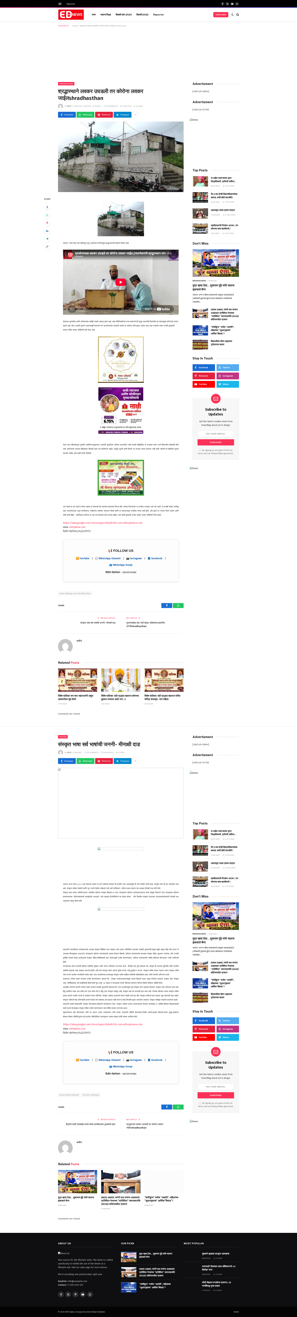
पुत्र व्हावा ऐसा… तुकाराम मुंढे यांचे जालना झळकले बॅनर (213, 287)
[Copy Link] (47, 246)
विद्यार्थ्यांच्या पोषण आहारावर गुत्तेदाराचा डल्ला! (221, 343)
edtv (69, 106)
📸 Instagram (134, 558)
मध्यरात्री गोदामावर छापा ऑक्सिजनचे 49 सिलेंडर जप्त (218, 1268)
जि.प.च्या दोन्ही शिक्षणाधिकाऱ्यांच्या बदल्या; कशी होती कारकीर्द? (224, 196)
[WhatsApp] (47, 215)
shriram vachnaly (91, 1095)
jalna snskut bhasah (69, 1095)
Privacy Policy (217, 453)
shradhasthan (66, 84)
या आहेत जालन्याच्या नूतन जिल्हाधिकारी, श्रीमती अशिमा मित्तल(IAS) (222, 180)
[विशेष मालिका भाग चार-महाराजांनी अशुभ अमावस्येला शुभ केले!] (77, 680)
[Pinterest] (47, 223)
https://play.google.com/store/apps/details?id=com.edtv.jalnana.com (102, 522)
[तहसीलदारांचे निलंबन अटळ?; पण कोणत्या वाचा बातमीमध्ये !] (200, 229)
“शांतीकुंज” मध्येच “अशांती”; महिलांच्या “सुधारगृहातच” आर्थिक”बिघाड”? (222, 330)
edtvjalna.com (77, 527)
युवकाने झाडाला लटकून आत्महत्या (215, 1253)
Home (75, 26)
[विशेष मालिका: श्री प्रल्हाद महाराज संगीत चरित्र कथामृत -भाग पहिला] (164, 680)
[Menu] (60, 3)
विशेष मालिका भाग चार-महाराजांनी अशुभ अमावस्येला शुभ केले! (75, 697)
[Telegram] (47, 239)
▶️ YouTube (82, 558)
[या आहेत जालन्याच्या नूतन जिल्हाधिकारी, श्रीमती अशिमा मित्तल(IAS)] (200, 181)
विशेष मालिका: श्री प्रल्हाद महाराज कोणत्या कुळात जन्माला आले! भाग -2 (120, 697)
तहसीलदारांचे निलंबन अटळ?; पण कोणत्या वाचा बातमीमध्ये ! (224, 227)
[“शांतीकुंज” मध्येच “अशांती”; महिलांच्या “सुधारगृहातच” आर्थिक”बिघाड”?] (200, 330)
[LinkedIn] (47, 231)
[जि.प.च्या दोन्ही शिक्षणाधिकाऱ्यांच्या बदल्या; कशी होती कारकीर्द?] (200, 197)
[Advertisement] (148, 53)
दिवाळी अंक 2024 (124, 14)
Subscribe (220, 15)
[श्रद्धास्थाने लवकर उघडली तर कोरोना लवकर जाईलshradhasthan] (121, 157)
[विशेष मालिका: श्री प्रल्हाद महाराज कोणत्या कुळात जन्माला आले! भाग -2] (120, 680)
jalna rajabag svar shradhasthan (75, 593)
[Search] (237, 14)
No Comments (112, 106)
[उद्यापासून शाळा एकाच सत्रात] (200, 213)
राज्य (94, 14)
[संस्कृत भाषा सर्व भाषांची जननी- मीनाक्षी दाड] (121, 803)
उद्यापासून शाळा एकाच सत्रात (223, 210)
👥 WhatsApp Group (120, 564)
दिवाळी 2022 (142, 14)
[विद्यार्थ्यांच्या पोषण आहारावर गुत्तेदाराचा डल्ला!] (200, 344)
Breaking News (199, 281)
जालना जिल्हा (105, 14)
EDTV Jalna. (70, 1312)
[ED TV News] (71, 15)
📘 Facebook (155, 558)
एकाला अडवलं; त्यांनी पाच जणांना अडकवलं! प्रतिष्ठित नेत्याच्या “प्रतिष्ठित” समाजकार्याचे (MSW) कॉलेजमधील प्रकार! (225, 314)
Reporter (71, 4)
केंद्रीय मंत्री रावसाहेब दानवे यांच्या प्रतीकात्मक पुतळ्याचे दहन (90, 1124)
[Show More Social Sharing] (135, 115)
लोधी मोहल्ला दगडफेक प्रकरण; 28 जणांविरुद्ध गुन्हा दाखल (216, 1284)
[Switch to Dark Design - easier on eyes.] (232, 14)
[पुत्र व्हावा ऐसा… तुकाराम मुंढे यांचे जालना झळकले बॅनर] (216, 263)
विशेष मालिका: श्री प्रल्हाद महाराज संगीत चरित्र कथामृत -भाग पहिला (162, 697)
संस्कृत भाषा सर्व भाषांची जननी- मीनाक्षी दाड (97, 622)
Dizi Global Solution (96, 1312)
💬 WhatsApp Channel (108, 558)
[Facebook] (47, 207)
